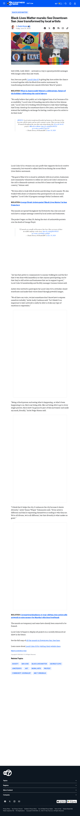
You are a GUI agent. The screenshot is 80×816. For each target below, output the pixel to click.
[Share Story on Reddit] (54, 28)
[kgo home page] (7, 773)
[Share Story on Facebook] (45, 28)
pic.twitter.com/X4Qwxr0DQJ (41, 233)
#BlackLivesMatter (35, 126)
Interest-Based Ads (68, 808)
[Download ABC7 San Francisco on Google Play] (72, 801)
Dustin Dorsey (22, 26)
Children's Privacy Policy (30, 808)
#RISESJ (20, 120)
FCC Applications (20, 810)
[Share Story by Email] (62, 28)
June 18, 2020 (51, 130)
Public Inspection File (8, 810)
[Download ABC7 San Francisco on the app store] (61, 801)
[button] (4, 3)
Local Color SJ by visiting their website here (42, 646)
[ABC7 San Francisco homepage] (16, 3)
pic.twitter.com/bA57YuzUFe (40, 128)
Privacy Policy (6, 808)
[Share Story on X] (49, 28)
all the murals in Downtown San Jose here (43, 640)
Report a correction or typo (18, 651)
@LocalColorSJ (59, 124)
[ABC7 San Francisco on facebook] (5, 801)
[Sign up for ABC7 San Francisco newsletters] (19, 801)
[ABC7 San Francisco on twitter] (10, 801)
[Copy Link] (67, 28)
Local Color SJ (33, 79)
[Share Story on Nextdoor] (58, 28)
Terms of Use (58, 808)
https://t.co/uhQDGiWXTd (49, 126)
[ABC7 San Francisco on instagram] (14, 801)
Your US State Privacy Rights (45, 808)
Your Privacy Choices (17, 808)
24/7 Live (30, 3)
